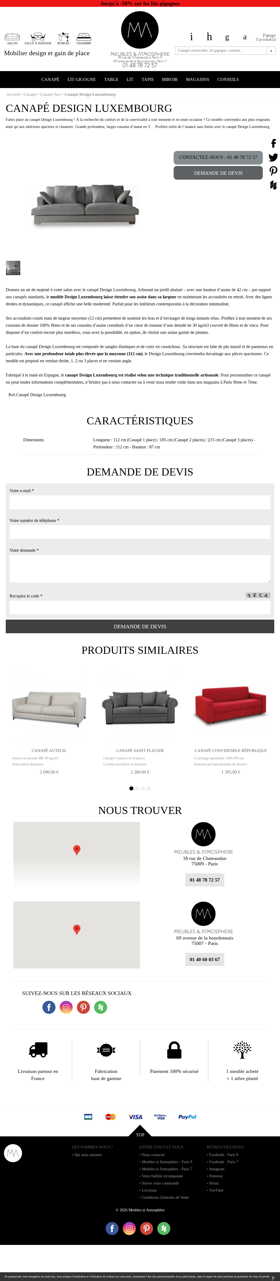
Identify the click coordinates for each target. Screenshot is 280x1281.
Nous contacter (153, 1155)
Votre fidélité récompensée (162, 1176)
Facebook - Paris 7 (223, 1162)
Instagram (216, 1169)
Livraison (149, 1190)
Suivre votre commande (160, 1183)
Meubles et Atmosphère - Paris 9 (167, 1162)
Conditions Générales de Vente (165, 1197)
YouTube (216, 1190)
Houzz (214, 1183)
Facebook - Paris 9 (223, 1155)
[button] (77, 930)
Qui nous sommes (88, 1155)
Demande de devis (218, 173)
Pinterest (216, 1176)
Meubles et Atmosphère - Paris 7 (167, 1169)
